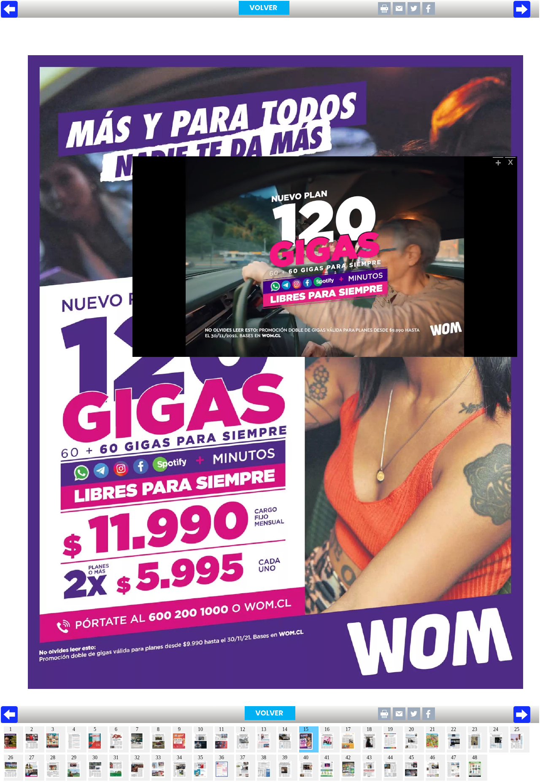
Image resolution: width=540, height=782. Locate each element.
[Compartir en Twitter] (414, 12)
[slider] (315, 350)
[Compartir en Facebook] (428, 12)
